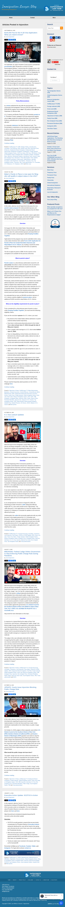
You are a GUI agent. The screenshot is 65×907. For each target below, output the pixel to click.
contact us (27, 848)
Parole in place (8, 263)
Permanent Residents (9, 399)
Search (61, 28)
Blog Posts (54, 879)
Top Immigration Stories (13, 541)
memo (8, 105)
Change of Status (25, 146)
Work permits (13, 404)
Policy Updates (34, 157)
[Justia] (59, 37)
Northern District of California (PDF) (19, 734)
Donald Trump (24, 148)
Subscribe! (57, 64)
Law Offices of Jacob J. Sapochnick (20, 903)
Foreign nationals (34, 151)
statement (15, 125)
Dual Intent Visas (35, 148)
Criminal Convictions (14, 392)
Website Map (46, 879)
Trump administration (27, 162)
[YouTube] (51, 40)
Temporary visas (30, 160)
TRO (20, 162)
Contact (32, 17)
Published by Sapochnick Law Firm (53, 8)
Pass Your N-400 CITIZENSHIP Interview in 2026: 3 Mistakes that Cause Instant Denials (55, 158)
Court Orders (15, 535)
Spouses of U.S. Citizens (28, 399)
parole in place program (11, 208)
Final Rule (29, 670)
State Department (14, 160)
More (54, 17)
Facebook (22, 846)
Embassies (7, 150)
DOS (29, 148)
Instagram (7, 848)
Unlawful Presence (16, 403)
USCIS (22, 164)
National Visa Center (26, 540)
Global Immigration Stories (10, 153)
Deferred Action (7, 393)
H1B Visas (28, 153)
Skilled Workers (27, 159)
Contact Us (38, 879)
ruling (18, 593)
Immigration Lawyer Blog (19, 7)
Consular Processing (23, 533)
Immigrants (7, 398)
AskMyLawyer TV (13, 146)
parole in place (27, 297)
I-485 (35, 396)
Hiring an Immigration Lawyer (20, 396)
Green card (19, 672)
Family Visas (11, 395)
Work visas (28, 164)
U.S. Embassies (8, 164)
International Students (18, 156)
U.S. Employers (16, 164)
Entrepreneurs (26, 151)
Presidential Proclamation (10, 159)
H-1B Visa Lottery (21, 153)
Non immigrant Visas (9, 157)
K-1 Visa (14, 540)
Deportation (12, 859)
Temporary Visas (52, 172)
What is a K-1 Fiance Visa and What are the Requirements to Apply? (54, 213)
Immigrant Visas (22, 538)
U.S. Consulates (36, 162)
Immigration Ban (19, 154)
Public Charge (7, 675)
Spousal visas (18, 399)
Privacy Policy (22, 879)
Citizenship (50, 180)
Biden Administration (33, 390)
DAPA (19, 857)
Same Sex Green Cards (16, 675)
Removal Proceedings (34, 860)
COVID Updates (27, 535)
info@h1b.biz (5, 891)
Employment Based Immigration (17, 150)
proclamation (8, 66)
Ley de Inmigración (52, 192)
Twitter (34, 846)
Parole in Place (34, 398)
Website (15, 879)
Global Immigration (52, 182)
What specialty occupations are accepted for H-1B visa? (55, 207)
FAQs (11, 140)
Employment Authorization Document (23, 393)
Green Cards (10, 396)
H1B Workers (34, 153)
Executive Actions (33, 824)
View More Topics (52, 128)
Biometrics (6, 392)
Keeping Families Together (16, 310)
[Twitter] (53, 37)
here (11, 383)
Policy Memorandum (25, 157)
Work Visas (50, 170)
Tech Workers (22, 160)
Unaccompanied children (26, 862)
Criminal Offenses (24, 392)
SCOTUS (6, 862)
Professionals (20, 159)
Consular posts (32, 146)
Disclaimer (30, 879)
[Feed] (53, 40)
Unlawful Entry (7, 403)
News (38, 156)
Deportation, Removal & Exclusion (53, 188)
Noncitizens (17, 157)
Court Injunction (13, 148)
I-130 (28, 396)
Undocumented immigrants (30, 401)
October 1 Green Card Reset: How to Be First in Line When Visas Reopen (54, 148)
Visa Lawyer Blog (52, 199)
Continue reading (9, 143)
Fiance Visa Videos (11, 536)
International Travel (27, 156)
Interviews (6, 540)
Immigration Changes (28, 154)
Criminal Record (32, 392)
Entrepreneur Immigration (16, 151)
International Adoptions (53, 185)
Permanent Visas (52, 175)
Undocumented (20, 401)
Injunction (10, 156)
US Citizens (23, 403)
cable (23, 504)
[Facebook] (51, 37)
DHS (19, 148)
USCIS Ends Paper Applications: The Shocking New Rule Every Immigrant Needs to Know (55, 139)
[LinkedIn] (56, 37)
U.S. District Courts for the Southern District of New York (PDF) (22, 732)
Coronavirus (36, 533)
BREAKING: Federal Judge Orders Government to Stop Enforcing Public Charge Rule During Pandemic (22, 554)
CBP (19, 146)
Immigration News (14, 398)
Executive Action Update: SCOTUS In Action (21, 795)
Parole (28, 398)
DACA (38, 392)
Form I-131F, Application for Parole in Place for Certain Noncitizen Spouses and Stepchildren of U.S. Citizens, (22, 242)
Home (10, 17)
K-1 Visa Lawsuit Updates (14, 415)
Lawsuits (35, 156)
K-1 (10, 540)
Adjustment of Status (14, 390)
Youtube (28, 846)
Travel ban (16, 162)
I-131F (31, 396)
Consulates (7, 148)
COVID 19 (21, 535)
